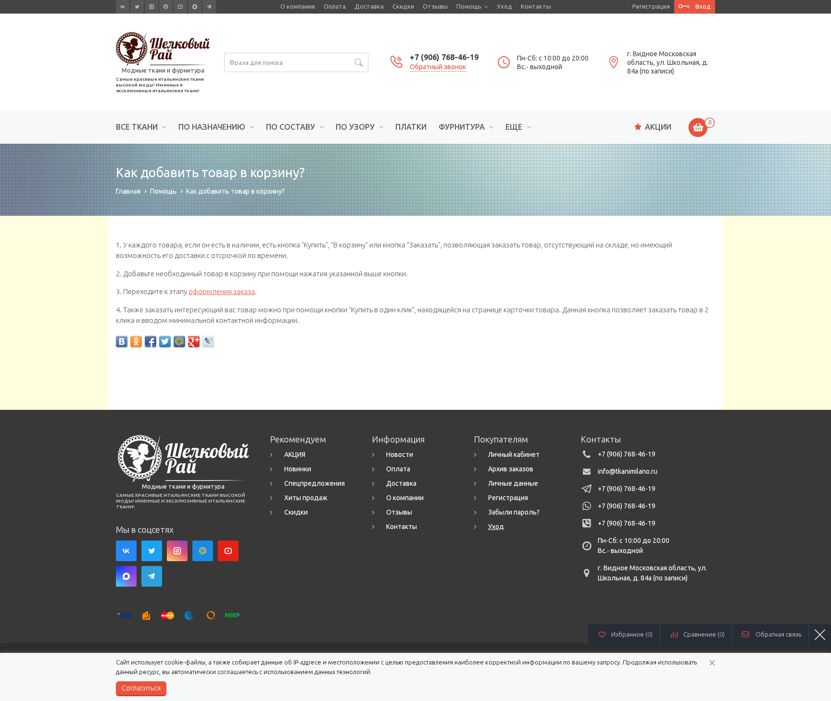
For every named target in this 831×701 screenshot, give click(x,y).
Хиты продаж (305, 498)
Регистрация (651, 6)
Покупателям (501, 439)
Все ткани (137, 127)
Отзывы (435, 6)
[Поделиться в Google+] (194, 341)
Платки (411, 127)
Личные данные (513, 483)
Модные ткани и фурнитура (163, 70)
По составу (290, 127)
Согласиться (141, 688)
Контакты (536, 6)
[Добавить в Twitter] (165, 341)
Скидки (403, 6)
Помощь (468, 6)
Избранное (632, 634)
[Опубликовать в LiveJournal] (208, 341)
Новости (399, 454)
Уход (504, 6)
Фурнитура (462, 127)
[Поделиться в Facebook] (150, 341)
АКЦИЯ (294, 454)
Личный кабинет (514, 454)
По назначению (211, 127)
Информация (398, 439)
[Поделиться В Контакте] (121, 341)
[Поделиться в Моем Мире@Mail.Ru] (179, 341)
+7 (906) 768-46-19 (444, 57)
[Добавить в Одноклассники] (136, 341)
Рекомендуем (298, 439)
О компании (297, 6)
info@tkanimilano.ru (627, 471)
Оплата (335, 6)
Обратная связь (778, 634)
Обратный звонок (438, 67)
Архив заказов (510, 469)
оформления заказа (222, 291)
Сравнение (704, 634)
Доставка (369, 6)
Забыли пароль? (514, 512)
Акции (658, 127)
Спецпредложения (314, 483)
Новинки (297, 469)
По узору (355, 127)
